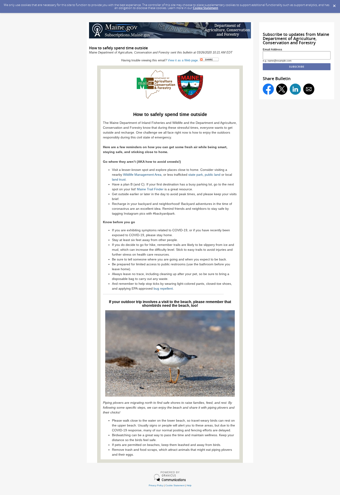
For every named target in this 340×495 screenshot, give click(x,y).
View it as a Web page (183, 60)
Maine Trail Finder (150, 189)
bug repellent (163, 288)
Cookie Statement (205, 8)
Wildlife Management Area (142, 174)
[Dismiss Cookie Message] (334, 4)
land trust (119, 179)
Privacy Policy (156, 485)
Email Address (272, 49)
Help (189, 485)
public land (212, 174)
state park (195, 174)
